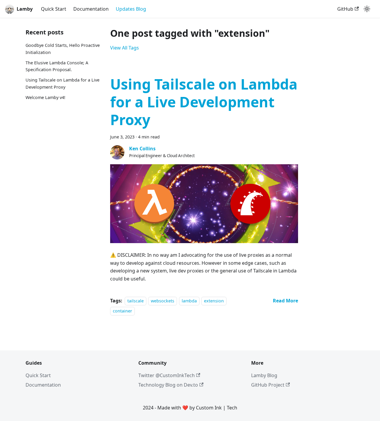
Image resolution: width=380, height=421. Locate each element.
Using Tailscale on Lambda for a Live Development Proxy (62, 83)
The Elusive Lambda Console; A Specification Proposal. (57, 66)
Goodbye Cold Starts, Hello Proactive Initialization (63, 48)
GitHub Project (267, 385)
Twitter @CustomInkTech (166, 375)
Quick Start (53, 9)
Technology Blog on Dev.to (168, 385)
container (122, 311)
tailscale (135, 301)
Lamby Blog (264, 375)
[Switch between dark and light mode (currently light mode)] (367, 9)
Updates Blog (131, 9)
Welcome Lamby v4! (45, 97)
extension (214, 301)
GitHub (345, 9)
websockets (162, 301)
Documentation (91, 9)
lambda (189, 301)
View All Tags (124, 47)
